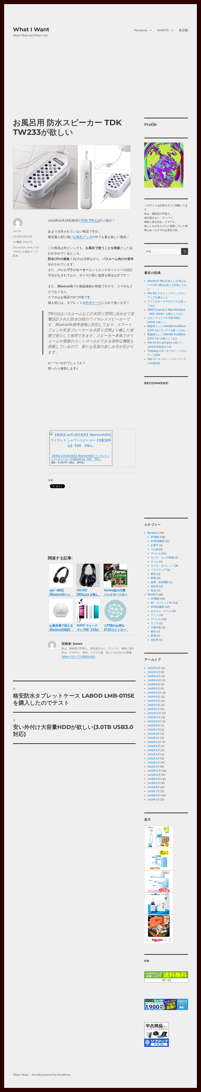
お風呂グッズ (82, 237)
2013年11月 (154, 774)
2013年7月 (153, 791)
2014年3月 (153, 758)
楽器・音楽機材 (160, 582)
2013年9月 (153, 783)
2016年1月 (153, 709)
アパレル (156, 553)
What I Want (31, 29)
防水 (15, 255)
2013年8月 (153, 787)
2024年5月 (153, 668)
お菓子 (154, 545)
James (17, 231)
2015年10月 (154, 721)
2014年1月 (153, 766)
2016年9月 (153, 696)
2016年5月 (153, 700)
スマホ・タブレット (162, 565)
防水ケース (93, 303)
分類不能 (156, 627)
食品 (153, 590)
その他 (154, 549)
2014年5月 (153, 750)
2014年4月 (153, 754)
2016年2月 (153, 705)
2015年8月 (153, 725)
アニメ (154, 615)
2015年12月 (154, 713)
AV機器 (17, 241)
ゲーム (154, 561)
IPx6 (30, 247)
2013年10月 (154, 779)
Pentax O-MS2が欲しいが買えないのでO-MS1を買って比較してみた (167, 285)
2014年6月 (153, 746)
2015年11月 (154, 717)
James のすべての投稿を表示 (78, 656)
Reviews (140, 30)
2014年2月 (153, 762)
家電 (153, 578)
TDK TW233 (90, 220)
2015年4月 (153, 729)
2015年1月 (153, 737)
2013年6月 (153, 795)
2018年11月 (154, 676)
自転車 (154, 586)
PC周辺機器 (157, 541)
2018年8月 (153, 688)
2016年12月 (154, 692)
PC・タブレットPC (161, 602)
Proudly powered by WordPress (51, 1075)
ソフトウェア (158, 570)
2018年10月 (154, 680)
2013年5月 (153, 799)
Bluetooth (19, 247)
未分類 (183, 30)
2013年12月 (154, 770)
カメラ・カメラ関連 (162, 557)
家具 (153, 574)
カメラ (154, 623)
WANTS (163, 30)
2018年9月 (153, 684)
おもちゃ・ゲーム (161, 611)
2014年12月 (154, 742)
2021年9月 (153, 672)
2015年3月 (153, 733)
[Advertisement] (101, 88)
